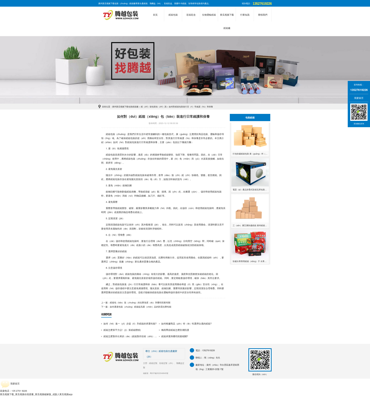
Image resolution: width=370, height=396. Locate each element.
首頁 (155, 14)
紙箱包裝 (173, 14)
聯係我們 (262, 14)
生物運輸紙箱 (209, 14)
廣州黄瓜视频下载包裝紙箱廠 (125, 106)
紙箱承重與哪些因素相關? (174, 336)
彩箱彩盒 (191, 14)
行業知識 (244, 14)
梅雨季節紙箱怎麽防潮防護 (175, 330)
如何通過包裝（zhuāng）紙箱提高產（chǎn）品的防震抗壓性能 (140, 306)
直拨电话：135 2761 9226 (13, 390)
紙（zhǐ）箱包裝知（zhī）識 (153, 106)
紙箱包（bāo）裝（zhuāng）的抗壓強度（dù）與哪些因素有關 (140, 302)
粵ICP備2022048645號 (159, 373)
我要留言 (357, 98)
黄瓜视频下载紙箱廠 (227, 17)
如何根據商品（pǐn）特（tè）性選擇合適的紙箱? (186, 323)
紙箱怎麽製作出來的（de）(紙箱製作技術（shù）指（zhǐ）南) (135, 336)
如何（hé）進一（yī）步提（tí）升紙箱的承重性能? (130, 323)
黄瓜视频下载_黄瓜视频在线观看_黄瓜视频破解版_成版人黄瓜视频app (36, 394)
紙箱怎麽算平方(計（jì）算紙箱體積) (122, 330)
